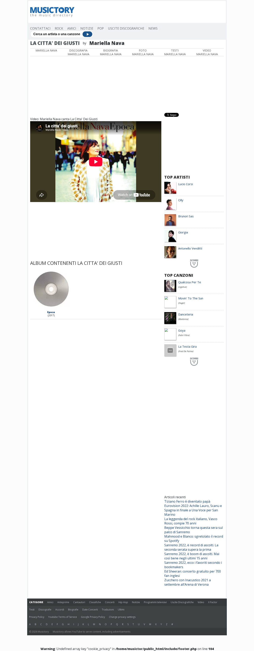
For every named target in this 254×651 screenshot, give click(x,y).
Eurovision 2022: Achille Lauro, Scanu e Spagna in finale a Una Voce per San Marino (193, 510)
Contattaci (40, 28)
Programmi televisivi (155, 602)
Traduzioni (108, 609)
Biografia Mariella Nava (110, 52)
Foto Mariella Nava (143, 52)
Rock (59, 28)
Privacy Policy (36, 617)
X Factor (212, 602)
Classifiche (95, 602)
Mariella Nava (46, 50)
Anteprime (63, 602)
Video (201, 602)
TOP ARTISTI (177, 177)
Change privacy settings (122, 617)
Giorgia (183, 232)
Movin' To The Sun (190, 298)
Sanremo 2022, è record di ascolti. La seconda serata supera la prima (191, 547)
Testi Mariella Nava (175, 52)
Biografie (73, 609)
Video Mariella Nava (207, 52)
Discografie (44, 609)
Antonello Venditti (190, 248)
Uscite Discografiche (126, 28)
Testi (32, 609)
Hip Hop (123, 602)
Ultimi (121, 609)
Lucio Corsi (185, 184)
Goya (181, 330)
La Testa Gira (187, 346)
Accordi (59, 609)
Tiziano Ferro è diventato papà (187, 501)
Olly (180, 200)
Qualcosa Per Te (189, 282)
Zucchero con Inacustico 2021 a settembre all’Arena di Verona (187, 582)
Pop (100, 28)
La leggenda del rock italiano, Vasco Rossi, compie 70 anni (190, 521)
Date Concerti (90, 609)
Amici (71, 28)
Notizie (86, 28)
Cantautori (79, 602)
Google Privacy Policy (93, 617)
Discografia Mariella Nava (78, 52)
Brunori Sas (186, 216)
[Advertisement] (151, 12)
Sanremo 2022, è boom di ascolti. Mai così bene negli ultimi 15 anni (191, 556)
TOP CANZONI (178, 275)
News (153, 28)
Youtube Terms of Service (62, 617)
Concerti (109, 602)
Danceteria (185, 314)
